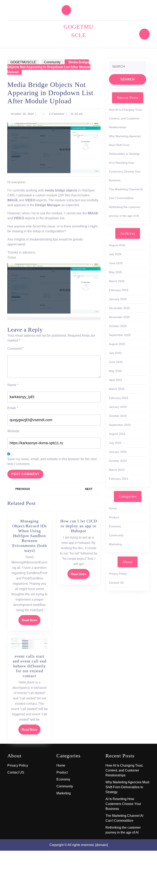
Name (12, 385)
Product (114, 517)
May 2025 (115, 371)
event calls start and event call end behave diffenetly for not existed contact (29, 666)
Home (113, 508)
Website (13, 431)
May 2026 (115, 272)
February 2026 (118, 290)
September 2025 (120, 335)
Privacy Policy (118, 573)
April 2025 (115, 380)
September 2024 (120, 424)
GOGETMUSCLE (23, 62)
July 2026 (115, 254)
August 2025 (117, 344)
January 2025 (118, 407)
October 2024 (118, 415)
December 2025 (119, 308)
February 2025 (118, 398)
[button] (54, 288)
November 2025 (119, 317)
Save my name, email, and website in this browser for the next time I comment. (51, 461)
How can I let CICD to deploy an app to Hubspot (78, 526)
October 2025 (118, 326)
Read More (31, 621)
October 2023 (118, 460)
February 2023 (118, 478)
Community (52, 62)
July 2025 (115, 353)
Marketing (115, 544)
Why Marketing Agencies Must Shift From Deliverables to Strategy (125, 145)
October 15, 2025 (22, 113)
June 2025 (116, 362)
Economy (115, 526)
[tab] (66, 10)
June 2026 (116, 263)
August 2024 (117, 433)
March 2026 (116, 281)
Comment (15, 348)
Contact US (116, 582)
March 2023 (116, 469)
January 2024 (118, 451)
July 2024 (115, 442)
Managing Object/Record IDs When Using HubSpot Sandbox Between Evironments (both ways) (29, 536)
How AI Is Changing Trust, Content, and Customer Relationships (125, 118)
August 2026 (117, 245)
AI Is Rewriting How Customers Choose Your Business (125, 171)
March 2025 (116, 389)
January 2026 (118, 299)
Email (12, 408)
